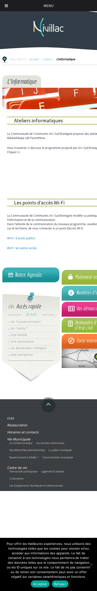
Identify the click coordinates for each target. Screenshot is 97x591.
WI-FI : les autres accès (22, 248)
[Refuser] (91, 564)
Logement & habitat (52, 471)
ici (18, 152)
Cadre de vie (17, 467)
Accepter (40, 584)
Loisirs (47, 59)
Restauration (17, 425)
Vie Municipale (18, 439)
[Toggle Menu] (6, 5)
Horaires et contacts (23, 432)
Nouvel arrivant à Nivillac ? (24, 457)
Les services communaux (50, 443)
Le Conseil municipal (20, 443)
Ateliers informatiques (38, 120)
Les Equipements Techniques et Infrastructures (36, 485)
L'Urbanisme (16, 478)
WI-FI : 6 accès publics (21, 238)
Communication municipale (57, 457)
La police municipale (60, 450)
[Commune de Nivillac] (48, 25)
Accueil (33, 59)
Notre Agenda (28, 274)
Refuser (60, 584)
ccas (10, 418)
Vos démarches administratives (27, 450)
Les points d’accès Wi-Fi (39, 202)
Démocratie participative (23, 471)
